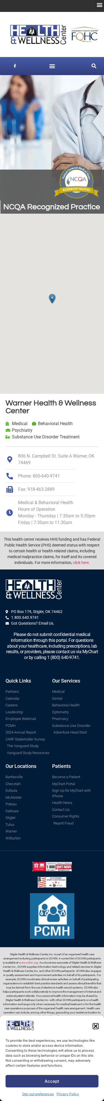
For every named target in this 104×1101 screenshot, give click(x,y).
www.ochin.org (28, 962)
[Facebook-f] (14, 66)
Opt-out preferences (38, 1094)
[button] (95, 1026)
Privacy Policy (68, 1094)
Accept (52, 1081)
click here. (81, 562)
